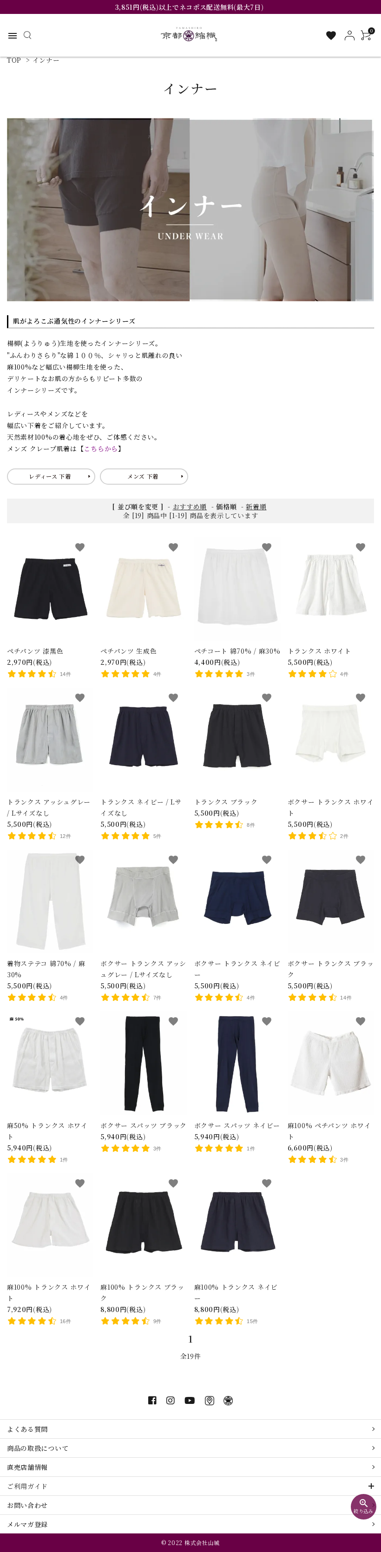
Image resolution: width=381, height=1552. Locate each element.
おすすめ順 (190, 506)
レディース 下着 (50, 476)
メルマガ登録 (27, 1524)
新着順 (256, 506)
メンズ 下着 (142, 476)
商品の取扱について (37, 1448)
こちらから (101, 448)
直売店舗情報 (27, 1467)
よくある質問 (27, 1429)
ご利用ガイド (27, 1486)
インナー (46, 60)
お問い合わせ (27, 1505)
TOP (14, 60)
